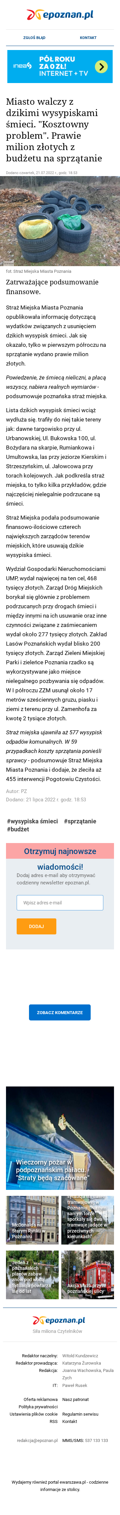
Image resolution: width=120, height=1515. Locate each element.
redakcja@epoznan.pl (37, 1440)
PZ (24, 791)
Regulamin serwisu (80, 1414)
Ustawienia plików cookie (34, 1414)
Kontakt (88, 38)
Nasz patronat (75, 1399)
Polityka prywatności (38, 1406)
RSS (54, 1421)
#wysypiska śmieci (32, 821)
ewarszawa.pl (73, 1482)
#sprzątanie (80, 821)
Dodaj (36, 926)
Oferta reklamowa (41, 1399)
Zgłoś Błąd (34, 38)
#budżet (18, 829)
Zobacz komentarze (60, 1012)
